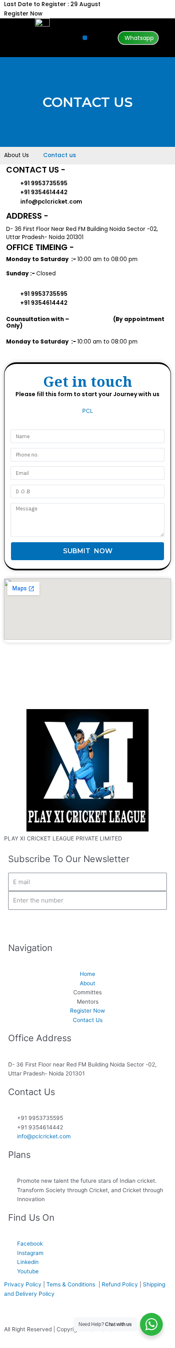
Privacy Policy (23, 1284)
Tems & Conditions (72, 1284)
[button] (85, 37)
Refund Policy (120, 1284)
